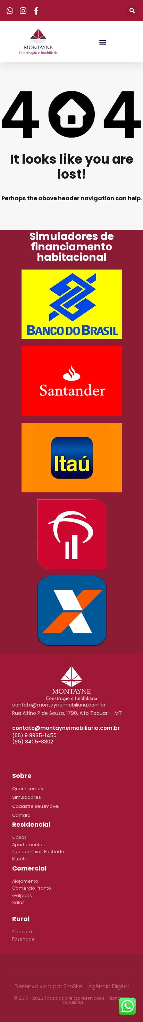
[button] (102, 41)
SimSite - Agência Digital (96, 986)
